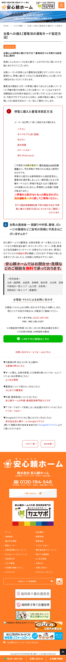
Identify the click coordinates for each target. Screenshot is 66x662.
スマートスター (24, 150)
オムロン (21, 139)
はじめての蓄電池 (14, 390)
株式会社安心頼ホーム (32, 654)
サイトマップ (10, 572)
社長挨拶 (9, 536)
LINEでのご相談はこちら (35, 339)
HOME (6, 25)
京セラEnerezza (25, 155)
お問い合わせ (30, 493)
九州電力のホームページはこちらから (23, 642)
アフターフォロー (14, 410)
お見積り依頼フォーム (14, 567)
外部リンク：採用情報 (27, 581)
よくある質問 (12, 379)
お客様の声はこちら (15, 365)
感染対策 (22, 253)
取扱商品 (39, 541)
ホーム (8, 532)
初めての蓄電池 (42, 554)
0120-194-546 (41, 317)
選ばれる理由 (11, 541)
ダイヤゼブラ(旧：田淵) (28, 134)
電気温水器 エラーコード (46, 549)
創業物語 (39, 536)
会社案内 (39, 532)
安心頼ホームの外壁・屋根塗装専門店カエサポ (28, 400)
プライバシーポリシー (45, 572)
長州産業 (21, 144)
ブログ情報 (18, 25)
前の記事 (48, 443)
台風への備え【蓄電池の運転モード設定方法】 (46, 25)
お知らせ (39, 563)
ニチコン (21, 128)
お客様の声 (10, 558)
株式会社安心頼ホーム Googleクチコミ (25, 421)
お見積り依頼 (56, 658)
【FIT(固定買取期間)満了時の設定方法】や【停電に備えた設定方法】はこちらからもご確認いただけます (37, 209)
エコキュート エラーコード (16, 554)
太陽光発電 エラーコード (15, 549)
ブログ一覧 (30, 443)
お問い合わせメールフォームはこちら (32, 352)
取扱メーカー (10, 545)
